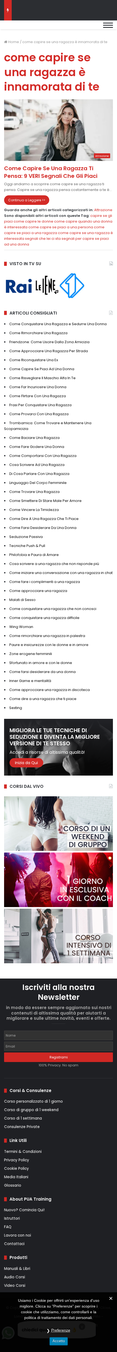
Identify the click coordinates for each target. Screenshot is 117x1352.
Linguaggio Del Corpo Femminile (38, 482)
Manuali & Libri (17, 1268)
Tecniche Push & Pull (27, 545)
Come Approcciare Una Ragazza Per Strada (48, 351)
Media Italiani (16, 1177)
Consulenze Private (22, 1126)
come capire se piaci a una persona (60, 227)
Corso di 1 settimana (23, 1118)
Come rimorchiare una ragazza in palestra (47, 635)
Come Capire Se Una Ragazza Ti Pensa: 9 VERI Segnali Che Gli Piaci (50, 172)
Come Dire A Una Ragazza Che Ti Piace (44, 518)
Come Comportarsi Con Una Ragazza (42, 455)
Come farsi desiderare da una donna (42, 671)
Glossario (12, 1185)
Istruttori (12, 1218)
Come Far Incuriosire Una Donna (37, 387)
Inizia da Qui (26, 762)
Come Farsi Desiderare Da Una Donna (42, 527)
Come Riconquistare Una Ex (33, 360)
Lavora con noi (17, 1235)
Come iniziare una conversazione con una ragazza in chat (61, 572)
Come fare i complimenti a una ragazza (44, 581)
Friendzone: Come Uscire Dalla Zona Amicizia (49, 342)
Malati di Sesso (22, 599)
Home (13, 41)
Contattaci (14, 1243)
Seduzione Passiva (26, 536)
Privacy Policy (16, 1160)
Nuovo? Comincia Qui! (24, 1210)
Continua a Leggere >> (26, 200)
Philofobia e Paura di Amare (34, 554)
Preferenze (60, 1330)
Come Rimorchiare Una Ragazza (38, 333)
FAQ (7, 1227)
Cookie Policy (16, 1168)
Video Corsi (14, 1285)
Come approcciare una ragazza (38, 590)
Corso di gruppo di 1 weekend (31, 1109)
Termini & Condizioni (23, 1151)
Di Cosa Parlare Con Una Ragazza (39, 473)
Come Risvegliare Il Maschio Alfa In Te (42, 378)
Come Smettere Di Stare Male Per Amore (45, 500)
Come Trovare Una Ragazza (34, 491)
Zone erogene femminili (30, 653)
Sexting (15, 707)
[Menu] (108, 28)
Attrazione (103, 210)
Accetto (59, 1341)
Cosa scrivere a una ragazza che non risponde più (54, 563)
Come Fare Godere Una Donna (36, 446)
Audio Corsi (14, 1277)
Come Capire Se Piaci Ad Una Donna (41, 369)
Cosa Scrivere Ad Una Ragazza (36, 464)
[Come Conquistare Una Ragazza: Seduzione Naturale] (31, 27)
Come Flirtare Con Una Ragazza (37, 396)
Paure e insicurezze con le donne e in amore (48, 644)
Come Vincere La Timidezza (34, 509)
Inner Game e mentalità (30, 680)
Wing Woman (21, 626)
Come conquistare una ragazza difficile (44, 617)
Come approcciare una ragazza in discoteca (49, 689)
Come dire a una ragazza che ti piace (42, 698)
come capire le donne (33, 221)
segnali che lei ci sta (43, 238)
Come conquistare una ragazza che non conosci (52, 608)
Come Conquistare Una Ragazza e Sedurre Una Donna (58, 324)
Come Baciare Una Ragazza (34, 437)
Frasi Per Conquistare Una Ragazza (40, 405)
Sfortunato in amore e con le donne (40, 662)
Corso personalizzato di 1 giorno (33, 1101)
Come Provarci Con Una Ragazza (39, 414)
